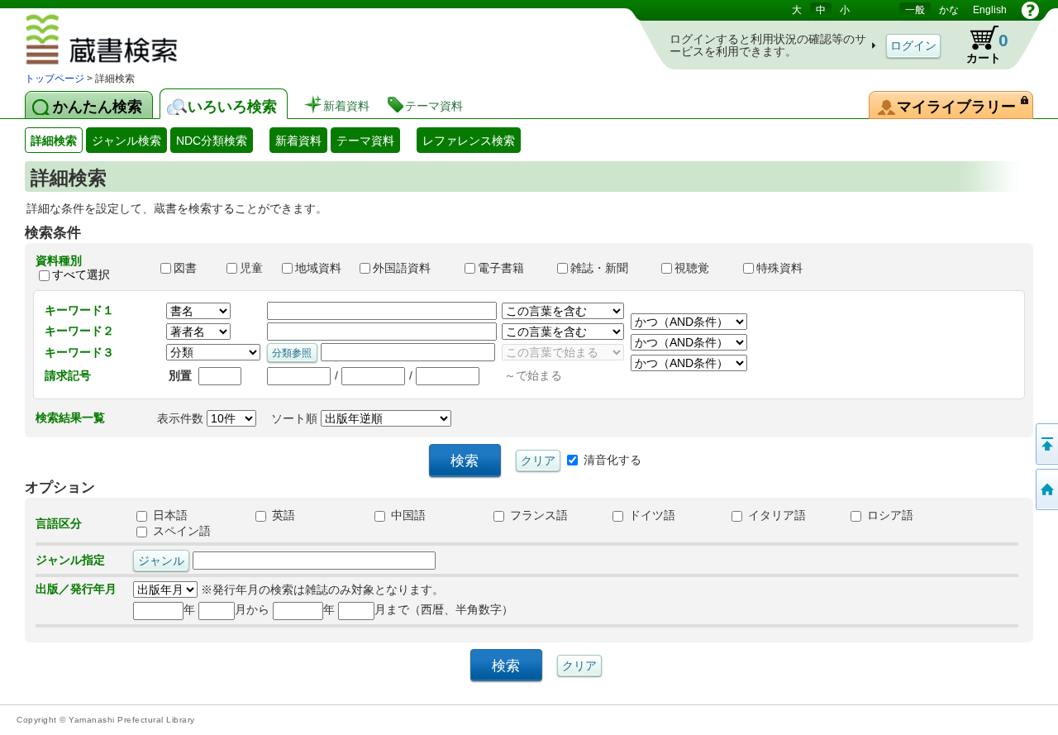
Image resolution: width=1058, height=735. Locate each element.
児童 (253, 267)
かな (949, 10)
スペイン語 (180, 530)
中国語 (407, 515)
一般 (915, 10)
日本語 (169, 515)
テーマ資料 (365, 140)
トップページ (54, 78)
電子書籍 (510, 267)
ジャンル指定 (70, 559)
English (990, 10)
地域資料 (320, 267)
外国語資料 (411, 267)
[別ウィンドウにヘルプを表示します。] (1030, 9)
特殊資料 (786, 267)
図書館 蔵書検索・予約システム (149, 42)
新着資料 (298, 140)
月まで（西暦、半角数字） (443, 609)
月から (252, 609)
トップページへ (1045, 489)
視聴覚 (700, 267)
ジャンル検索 (126, 140)
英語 (282, 515)
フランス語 (537, 515)
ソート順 (296, 418)
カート (987, 47)
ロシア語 (888, 515)
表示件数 (182, 418)
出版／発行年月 (76, 588)
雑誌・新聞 (608, 267)
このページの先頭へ (1045, 444)
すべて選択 (81, 274)
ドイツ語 (650, 515)
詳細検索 (54, 140)
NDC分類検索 (211, 140)
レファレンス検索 (468, 140)
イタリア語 (775, 515)
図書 (193, 267)
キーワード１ (79, 310)
